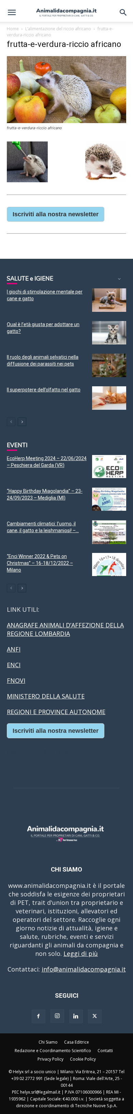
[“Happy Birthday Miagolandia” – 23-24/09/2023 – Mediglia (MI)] (109, 499)
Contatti (105, 1050)
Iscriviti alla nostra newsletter (56, 214)
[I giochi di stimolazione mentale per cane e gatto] (109, 300)
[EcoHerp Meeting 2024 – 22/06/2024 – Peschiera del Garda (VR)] (109, 466)
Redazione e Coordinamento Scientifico (53, 1050)
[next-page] (22, 422)
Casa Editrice (76, 1042)
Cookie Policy (83, 1059)
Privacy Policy (50, 1059)
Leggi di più (80, 953)
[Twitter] (95, 1016)
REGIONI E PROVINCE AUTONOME (56, 712)
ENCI (13, 665)
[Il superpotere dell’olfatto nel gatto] (109, 398)
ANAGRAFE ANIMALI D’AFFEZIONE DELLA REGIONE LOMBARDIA (65, 629)
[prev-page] (11, 422)
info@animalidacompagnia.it (84, 969)
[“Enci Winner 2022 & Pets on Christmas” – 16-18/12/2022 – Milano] (109, 564)
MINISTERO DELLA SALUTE (46, 696)
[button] (12, 12)
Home (13, 29)
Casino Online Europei (39, 751)
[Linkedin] (76, 1016)
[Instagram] (57, 1016)
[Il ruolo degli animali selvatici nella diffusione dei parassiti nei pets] (109, 365)
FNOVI (16, 680)
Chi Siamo (48, 1042)
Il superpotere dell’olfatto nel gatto (43, 389)
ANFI (13, 649)
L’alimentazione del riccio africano (58, 29)
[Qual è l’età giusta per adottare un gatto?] (109, 332)
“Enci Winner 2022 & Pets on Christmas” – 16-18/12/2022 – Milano (40, 563)
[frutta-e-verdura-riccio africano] (66, 120)
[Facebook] (38, 1016)
